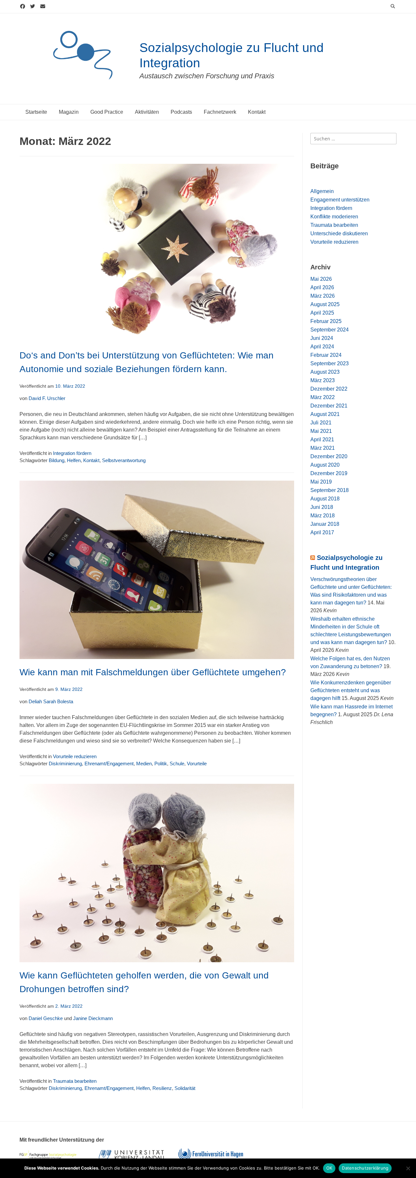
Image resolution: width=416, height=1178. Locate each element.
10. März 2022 (70, 386)
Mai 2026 (321, 279)
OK (329, 1168)
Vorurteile (197, 763)
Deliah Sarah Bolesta (51, 701)
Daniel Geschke (46, 1018)
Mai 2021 (321, 431)
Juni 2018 (321, 507)
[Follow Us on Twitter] (33, 6)
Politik (160, 763)
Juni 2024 (321, 338)
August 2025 (325, 304)
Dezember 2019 (328, 473)
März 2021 (322, 448)
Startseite (36, 112)
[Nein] (408, 1168)
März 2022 (322, 397)
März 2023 (322, 380)
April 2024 (322, 346)
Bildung (56, 460)
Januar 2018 (324, 524)
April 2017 (322, 532)
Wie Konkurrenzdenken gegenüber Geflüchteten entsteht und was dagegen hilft (350, 690)
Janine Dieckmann (93, 1018)
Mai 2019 (321, 482)
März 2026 (322, 296)
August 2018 (325, 498)
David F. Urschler (47, 398)
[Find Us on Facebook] (23, 6)
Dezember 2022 (328, 389)
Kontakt (257, 112)
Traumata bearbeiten (75, 1081)
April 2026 (322, 287)
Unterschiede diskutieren (339, 233)
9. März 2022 (69, 689)
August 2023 (325, 372)
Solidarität (185, 1088)
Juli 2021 (321, 422)
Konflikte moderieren (334, 216)
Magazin (69, 112)
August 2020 (325, 465)
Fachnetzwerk (220, 112)
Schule (177, 763)
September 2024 (329, 329)
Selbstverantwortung (124, 460)
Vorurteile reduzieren (75, 756)
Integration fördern (72, 453)
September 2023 (329, 363)
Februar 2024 (326, 355)
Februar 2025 (326, 321)
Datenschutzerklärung (365, 1168)
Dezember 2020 (328, 456)
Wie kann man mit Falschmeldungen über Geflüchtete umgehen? (153, 672)
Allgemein (322, 191)
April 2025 (322, 313)
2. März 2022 (69, 1006)
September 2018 (329, 490)
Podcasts (181, 112)
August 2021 (325, 414)
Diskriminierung (65, 763)
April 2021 (322, 439)
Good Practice (106, 112)
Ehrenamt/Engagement (109, 763)
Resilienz (162, 1088)
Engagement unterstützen (340, 199)
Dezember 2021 (328, 405)
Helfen (74, 460)
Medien (144, 763)
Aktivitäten (147, 112)
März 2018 (322, 515)
